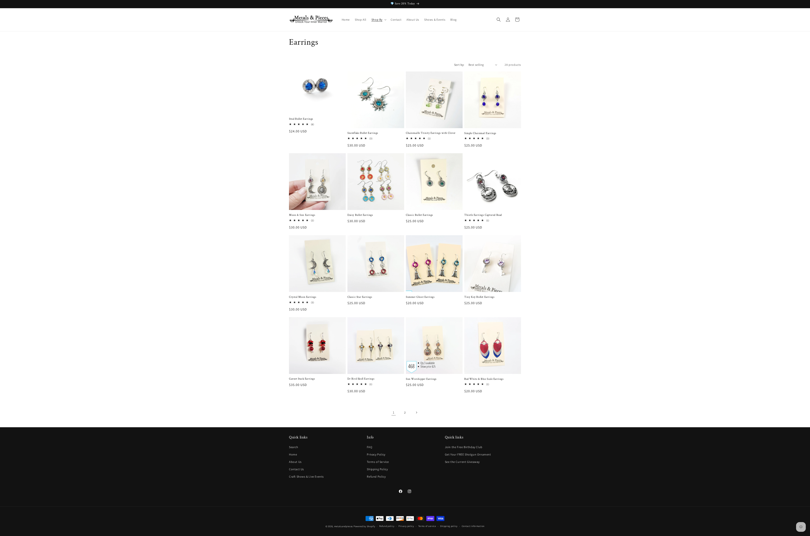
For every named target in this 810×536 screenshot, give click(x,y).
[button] (378, 19)
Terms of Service (378, 462)
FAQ (369, 447)
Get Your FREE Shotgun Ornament (468, 454)
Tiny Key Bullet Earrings (479, 297)
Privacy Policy (376, 454)
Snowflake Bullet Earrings (362, 133)
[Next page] (416, 412)
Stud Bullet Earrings (301, 119)
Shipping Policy (377, 469)
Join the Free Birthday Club (463, 447)
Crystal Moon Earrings (302, 297)
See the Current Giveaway (462, 462)
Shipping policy (449, 526)
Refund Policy (376, 476)
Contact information (473, 526)
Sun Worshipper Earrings (421, 379)
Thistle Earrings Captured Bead (483, 215)
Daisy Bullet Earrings (360, 215)
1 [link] (393, 412)
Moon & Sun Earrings (302, 215)
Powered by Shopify (364, 526)
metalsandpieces (343, 526)
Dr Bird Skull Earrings (360, 379)
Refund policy (386, 526)
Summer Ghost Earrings (420, 297)
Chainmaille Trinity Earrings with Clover (431, 133)
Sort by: (459, 65)
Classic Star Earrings (359, 297)
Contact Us (296, 469)
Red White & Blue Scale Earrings (484, 379)
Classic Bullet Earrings (419, 215)
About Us (295, 462)
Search (293, 447)
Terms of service (427, 526)
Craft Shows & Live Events (306, 476)
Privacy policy (406, 526)
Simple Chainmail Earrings (480, 133)
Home (293, 454)
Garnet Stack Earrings (302, 379)
